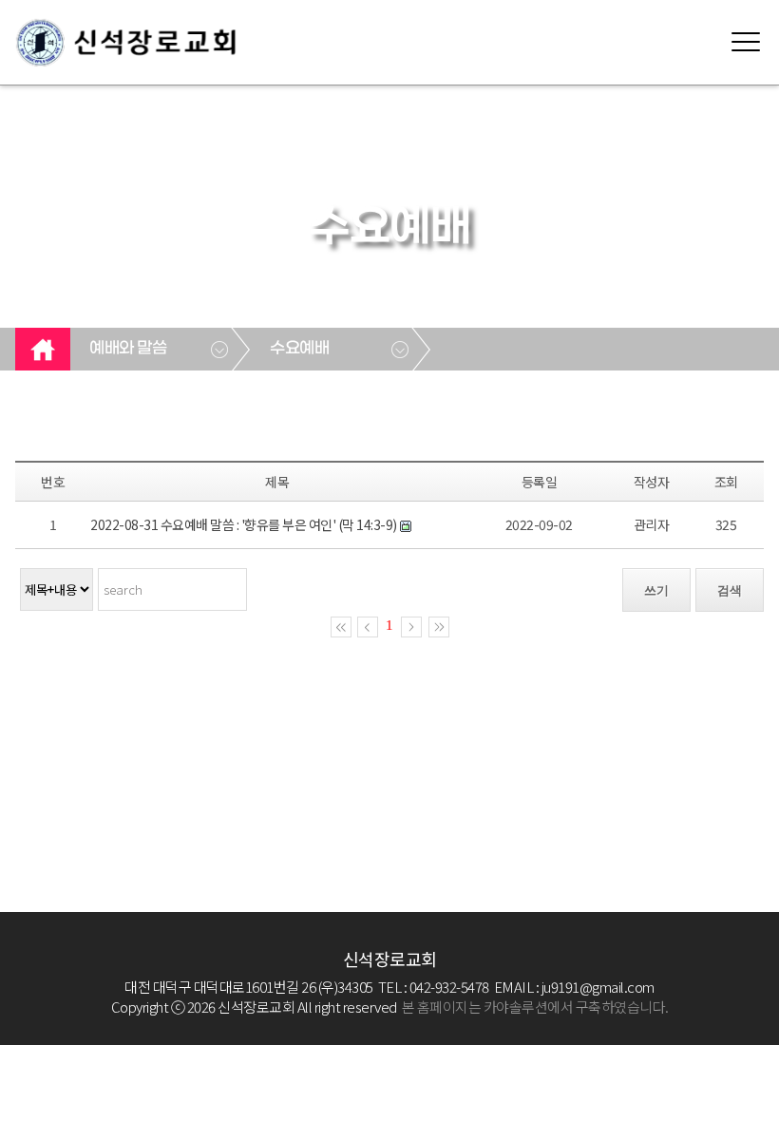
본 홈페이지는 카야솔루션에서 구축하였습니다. (535, 1006)
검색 (729, 590)
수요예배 (299, 348)
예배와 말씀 (127, 348)
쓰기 (656, 590)
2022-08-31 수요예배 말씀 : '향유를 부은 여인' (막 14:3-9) (243, 524)
